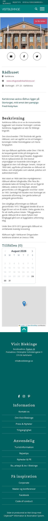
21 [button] (28, 272)
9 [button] (5, 268)
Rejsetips (17, 2)
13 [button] (23, 268)
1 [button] (32, 259)
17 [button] (10, 272)
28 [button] (28, 276)
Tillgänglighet (24, 430)
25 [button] (14, 276)
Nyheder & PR (24, 459)
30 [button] (5, 280)
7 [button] (28, 263)
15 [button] (32, 268)
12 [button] (19, 268)
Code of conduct (24, 501)
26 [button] (19, 276)
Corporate (24, 482)
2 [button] (5, 263)
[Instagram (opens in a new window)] (24, 396)
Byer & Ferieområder (32, 2)
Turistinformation (24, 447)
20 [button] (23, 272)
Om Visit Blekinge (24, 417)
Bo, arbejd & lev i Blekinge (24, 465)
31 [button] (10, 280)
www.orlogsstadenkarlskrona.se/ (21, 81)
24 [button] (9, 276)
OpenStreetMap (32, 325)
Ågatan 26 (30, 349)
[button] (32, 251)
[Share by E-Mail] (11, 56)
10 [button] (10, 268)
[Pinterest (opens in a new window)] (29, 396)
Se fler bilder (40, 21)
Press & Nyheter (24, 423)
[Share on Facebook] (24, 56)
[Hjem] (11, 9)
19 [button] (19, 272)
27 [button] (23, 276)
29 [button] (32, 276)
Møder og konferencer (24, 488)
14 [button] (28, 268)
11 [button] (14, 268)
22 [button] (32, 272)
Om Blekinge (7, 2)
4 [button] (14, 263)
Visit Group (32, 512)
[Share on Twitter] (37, 56)
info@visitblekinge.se (24, 361)
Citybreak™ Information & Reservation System (24, 515)
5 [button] (18, 263)
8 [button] (32, 263)
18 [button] (14, 272)
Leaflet (22, 325)
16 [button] (5, 272)
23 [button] (5, 276)
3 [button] (9, 263)
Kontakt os (24, 411)
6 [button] (23, 263)
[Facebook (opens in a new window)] (19, 396)
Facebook (24, 495)
